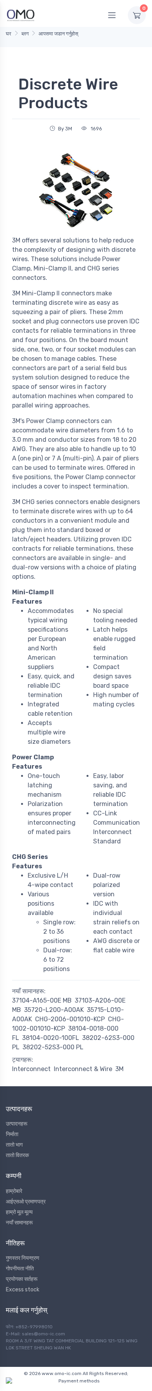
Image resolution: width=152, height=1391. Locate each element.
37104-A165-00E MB (42, 1000)
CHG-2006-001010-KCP (70, 1019)
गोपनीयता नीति (20, 1268)
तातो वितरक (17, 1155)
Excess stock (22, 1289)
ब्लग (25, 34)
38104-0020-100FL (50, 1037)
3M (119, 1069)
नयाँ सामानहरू (19, 1222)
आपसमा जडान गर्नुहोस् (58, 34)
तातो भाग (14, 1145)
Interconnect (31, 1069)
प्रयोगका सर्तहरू (21, 1279)
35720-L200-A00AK (54, 1009)
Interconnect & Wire (83, 1069)
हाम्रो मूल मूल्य (19, 1212)
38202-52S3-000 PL (53, 1047)
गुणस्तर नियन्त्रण (22, 1258)
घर (8, 34)
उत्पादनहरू (16, 1124)
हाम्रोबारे (14, 1191)
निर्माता (12, 1134)
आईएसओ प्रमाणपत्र (26, 1201)
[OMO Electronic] (20, 15)
